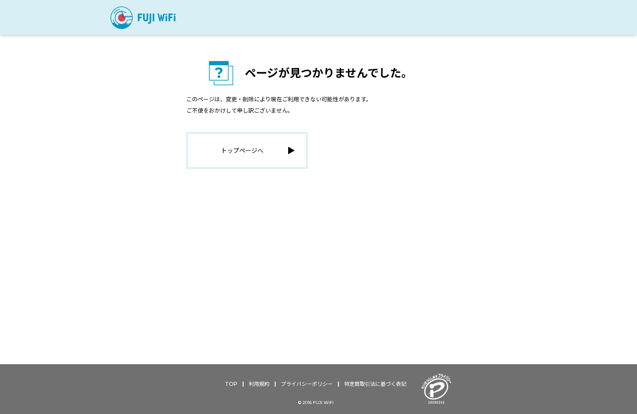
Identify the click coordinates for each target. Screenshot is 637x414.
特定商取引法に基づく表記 (375, 384)
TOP (231, 384)
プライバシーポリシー (307, 384)
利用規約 (259, 384)
